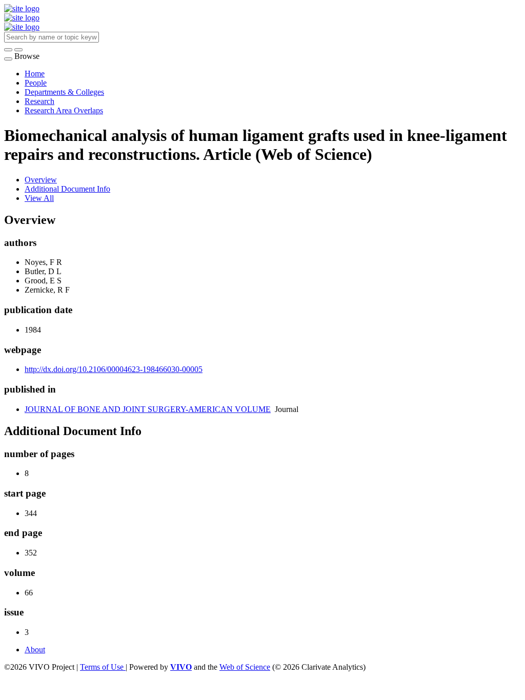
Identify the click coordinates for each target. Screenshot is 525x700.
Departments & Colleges (64, 92)
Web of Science (244, 667)
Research (39, 101)
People (36, 82)
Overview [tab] (41, 179)
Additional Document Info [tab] (67, 188)
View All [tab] (39, 198)
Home (35, 73)
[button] (8, 49)
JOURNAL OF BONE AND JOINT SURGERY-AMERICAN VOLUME (148, 409)
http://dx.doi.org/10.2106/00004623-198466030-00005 (114, 369)
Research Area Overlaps (64, 110)
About (35, 649)
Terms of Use (103, 667)
